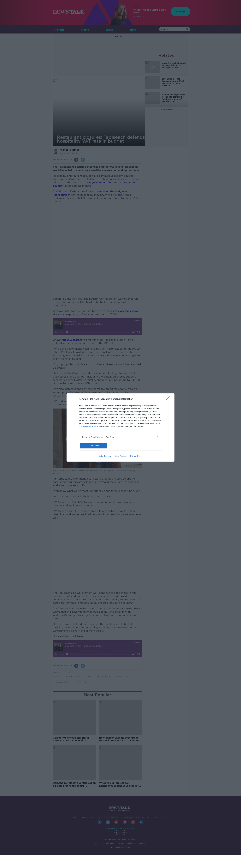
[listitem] (120, 437)
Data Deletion (105, 456)
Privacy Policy (136, 456)
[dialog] (120, 427)
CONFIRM (93, 446)
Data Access (120, 456)
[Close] (168, 399)
